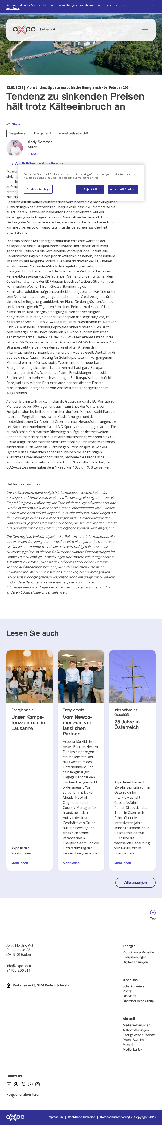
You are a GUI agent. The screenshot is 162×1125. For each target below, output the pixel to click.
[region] (81, 182)
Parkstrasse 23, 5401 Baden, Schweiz (41, 985)
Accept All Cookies (123, 189)
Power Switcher (134, 1040)
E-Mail (33, 153)
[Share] (8, 125)
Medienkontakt (133, 1049)
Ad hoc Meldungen (136, 1030)
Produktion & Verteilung (139, 952)
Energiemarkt (42, 133)
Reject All (90, 189)
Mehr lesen (19, 863)
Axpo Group (12, 8)
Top (153, 918)
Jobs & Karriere (134, 986)
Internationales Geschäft (74, 133)
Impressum (55, 1117)
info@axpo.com (18, 966)
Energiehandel (17, 133)
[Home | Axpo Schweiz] (26, 29)
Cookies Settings (38, 189)
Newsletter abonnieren (23, 1094)
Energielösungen (135, 957)
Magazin (128, 1044)
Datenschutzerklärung (115, 1117)
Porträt (127, 991)
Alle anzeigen (135, 882)
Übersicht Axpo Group (138, 1001)
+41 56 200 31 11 (18, 970)
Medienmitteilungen (136, 1025)
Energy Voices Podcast (139, 1035)
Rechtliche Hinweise (81, 1117)
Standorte (130, 996)
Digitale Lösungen (135, 962)
